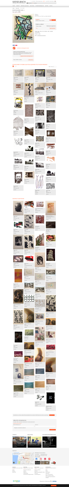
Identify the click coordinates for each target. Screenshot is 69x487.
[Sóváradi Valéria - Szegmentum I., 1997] (50, 398)
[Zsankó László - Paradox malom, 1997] (18, 258)
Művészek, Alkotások (25, 5)
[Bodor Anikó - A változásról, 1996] (29, 131)
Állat (43, 31)
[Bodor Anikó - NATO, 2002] (50, 116)
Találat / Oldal (51, 66)
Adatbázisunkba (25, 473)
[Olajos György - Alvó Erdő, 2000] (18, 388)
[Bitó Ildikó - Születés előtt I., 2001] (18, 208)
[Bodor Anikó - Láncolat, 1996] (40, 125)
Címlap (13, 8)
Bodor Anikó (17, 8)
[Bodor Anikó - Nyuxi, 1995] (50, 159)
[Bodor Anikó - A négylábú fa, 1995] (50, 173)
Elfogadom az (20, 427)
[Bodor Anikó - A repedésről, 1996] (29, 174)
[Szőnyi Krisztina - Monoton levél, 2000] (29, 298)
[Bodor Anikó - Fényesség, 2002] (18, 72)
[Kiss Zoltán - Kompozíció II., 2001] (18, 225)
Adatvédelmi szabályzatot (22, 427)
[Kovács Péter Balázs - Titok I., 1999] (50, 364)
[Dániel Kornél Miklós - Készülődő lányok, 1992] (40, 303)
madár (38, 31)
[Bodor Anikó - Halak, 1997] (40, 181)
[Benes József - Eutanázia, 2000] (18, 354)
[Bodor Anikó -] (50, 73)
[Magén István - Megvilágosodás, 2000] (18, 275)
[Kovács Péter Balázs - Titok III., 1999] (40, 354)
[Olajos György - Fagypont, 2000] (29, 372)
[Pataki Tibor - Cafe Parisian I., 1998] (50, 285)
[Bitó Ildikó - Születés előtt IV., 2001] (40, 259)
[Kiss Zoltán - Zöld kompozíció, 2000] (40, 397)
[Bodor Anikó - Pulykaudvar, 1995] (50, 146)
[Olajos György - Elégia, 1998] (50, 381)
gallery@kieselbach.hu (40, 1)
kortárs (41, 31)
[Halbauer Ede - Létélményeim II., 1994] (50, 272)
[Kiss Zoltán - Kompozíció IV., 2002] (50, 238)
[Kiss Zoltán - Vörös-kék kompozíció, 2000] (29, 259)
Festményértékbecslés (39, 5)
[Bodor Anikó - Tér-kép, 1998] (29, 72)
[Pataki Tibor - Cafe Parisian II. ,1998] (29, 272)
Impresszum (47, 473)
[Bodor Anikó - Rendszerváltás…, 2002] (40, 112)
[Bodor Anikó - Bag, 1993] (18, 103)
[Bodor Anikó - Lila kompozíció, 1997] (40, 99)
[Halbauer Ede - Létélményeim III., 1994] (29, 285)
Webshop (18, 5)
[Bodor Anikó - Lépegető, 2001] (18, 123)
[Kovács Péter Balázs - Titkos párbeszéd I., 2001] (50, 321)
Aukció (14, 5)
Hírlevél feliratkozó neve (17, 424)
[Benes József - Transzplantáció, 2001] (50, 255)
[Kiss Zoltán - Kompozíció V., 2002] (29, 204)
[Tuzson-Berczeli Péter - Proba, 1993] (50, 303)
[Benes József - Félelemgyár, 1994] (40, 219)
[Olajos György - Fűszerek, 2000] (40, 384)
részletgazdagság (37, 32)
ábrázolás (45, 31)
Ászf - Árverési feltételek (49, 474)
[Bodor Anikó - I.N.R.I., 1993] (40, 73)
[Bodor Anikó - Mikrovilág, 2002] (29, 110)
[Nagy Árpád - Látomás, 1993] (18, 337)
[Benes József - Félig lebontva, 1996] (40, 238)
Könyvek (46, 5)
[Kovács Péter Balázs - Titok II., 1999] (29, 315)
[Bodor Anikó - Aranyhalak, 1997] (40, 138)
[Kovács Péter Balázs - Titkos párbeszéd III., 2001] (29, 345)
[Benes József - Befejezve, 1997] (29, 332)
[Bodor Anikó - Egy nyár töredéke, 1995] (40, 164)
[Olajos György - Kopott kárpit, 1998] (29, 385)
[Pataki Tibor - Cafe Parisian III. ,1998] (40, 276)
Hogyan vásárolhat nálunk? (49, 475)
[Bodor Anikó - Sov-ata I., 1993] (50, 99)
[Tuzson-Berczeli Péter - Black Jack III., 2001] (40, 204)
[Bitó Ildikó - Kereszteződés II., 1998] (18, 317)
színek (48, 31)
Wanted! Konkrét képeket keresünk (28, 474)
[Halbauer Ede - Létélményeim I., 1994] (40, 289)
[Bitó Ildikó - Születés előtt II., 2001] (18, 242)
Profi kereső (36, 473)
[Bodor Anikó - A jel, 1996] (50, 133)
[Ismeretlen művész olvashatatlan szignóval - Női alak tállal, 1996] (50, 208)
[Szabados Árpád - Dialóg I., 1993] (50, 225)
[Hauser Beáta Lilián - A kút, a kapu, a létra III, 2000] (18, 371)
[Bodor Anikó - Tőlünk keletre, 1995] (18, 160)
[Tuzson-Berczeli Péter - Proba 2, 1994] (40, 333)
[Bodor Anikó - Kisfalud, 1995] (29, 161)
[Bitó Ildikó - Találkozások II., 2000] (29, 242)
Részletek (44, 485)
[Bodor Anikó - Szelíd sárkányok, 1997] (18, 143)
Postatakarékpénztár (37, 474)
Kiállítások (32, 5)
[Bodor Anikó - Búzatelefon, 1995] (40, 151)
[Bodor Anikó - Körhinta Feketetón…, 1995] (29, 148)
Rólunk (51, 5)
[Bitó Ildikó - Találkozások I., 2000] (29, 221)
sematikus (51, 31)
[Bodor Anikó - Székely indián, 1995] (18, 177)
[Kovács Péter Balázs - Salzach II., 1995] (18, 296)
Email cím (36, 424)
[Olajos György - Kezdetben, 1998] (40, 371)
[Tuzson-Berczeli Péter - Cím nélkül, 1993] (40, 316)
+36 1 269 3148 (33, 1)
